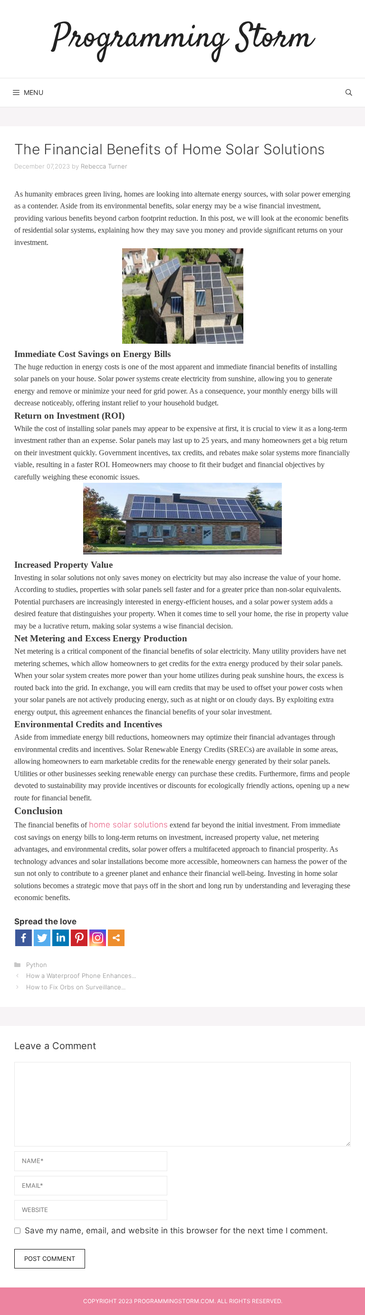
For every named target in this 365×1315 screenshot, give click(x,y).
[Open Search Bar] (349, 92)
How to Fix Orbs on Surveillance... (75, 987)
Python (36, 964)
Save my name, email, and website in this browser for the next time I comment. (176, 1230)
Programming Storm (182, 38)
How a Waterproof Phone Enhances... (81, 975)
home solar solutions (128, 824)
